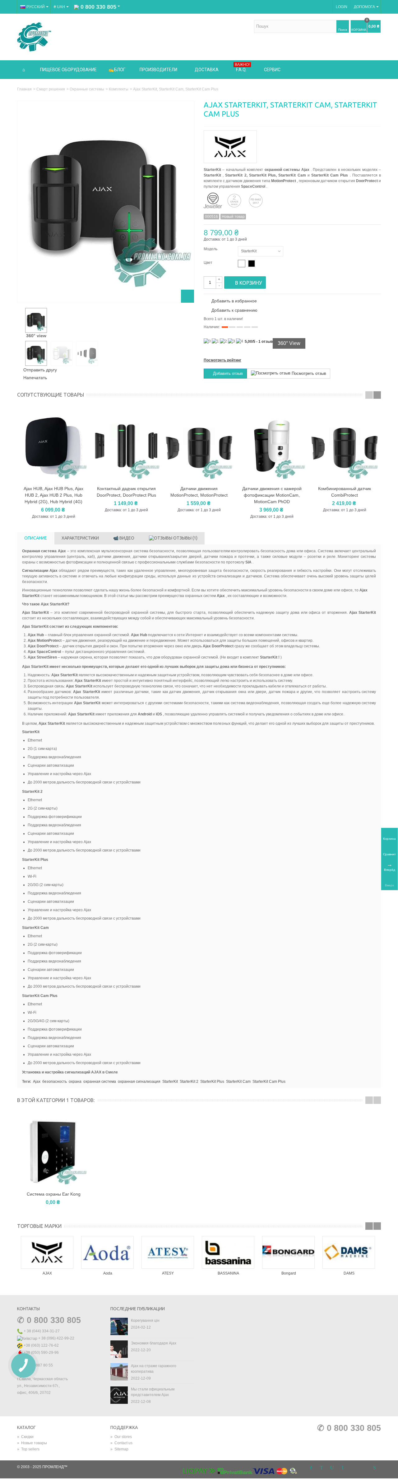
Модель (211, 249)
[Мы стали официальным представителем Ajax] (119, 1395)
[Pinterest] (343, 1468)
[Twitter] (321, 1468)
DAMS (349, 1273)
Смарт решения (50, 89)
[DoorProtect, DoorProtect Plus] (126, 446)
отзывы (184, 537)
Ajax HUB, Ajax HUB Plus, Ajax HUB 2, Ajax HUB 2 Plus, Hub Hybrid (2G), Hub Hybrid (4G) (53, 495)
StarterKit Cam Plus (268, 1081)
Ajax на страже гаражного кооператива (153, 1369)
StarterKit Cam (238, 1081)
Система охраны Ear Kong (54, 1194)
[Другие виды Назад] (20, 320)
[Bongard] (288, 1252)
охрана (75, 1081)
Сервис (272, 69)
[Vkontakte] (364, 1468)
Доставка (207, 69)
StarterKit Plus (212, 1081)
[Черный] (251, 263)
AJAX (47, 1273)
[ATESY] (167, 1252)
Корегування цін (145, 1320)
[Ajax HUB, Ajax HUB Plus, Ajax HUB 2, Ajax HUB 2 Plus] (53, 446)
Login (341, 7)
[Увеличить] (187, 296)
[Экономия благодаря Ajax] (119, 1349)
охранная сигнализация (139, 1081)
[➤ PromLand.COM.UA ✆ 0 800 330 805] (34, 36)
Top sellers (28, 1449)
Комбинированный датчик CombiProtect (344, 492)
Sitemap (119, 1449)
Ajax (36, 1081)
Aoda (107, 1273)
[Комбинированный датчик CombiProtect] (344, 446)
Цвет (208, 262)
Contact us (121, 1443)
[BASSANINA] (228, 1252)
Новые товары (32, 1443)
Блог (119, 69)
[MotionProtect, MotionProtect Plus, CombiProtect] (199, 446)
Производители (158, 69)
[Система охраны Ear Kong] (53, 1151)
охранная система (99, 1081)
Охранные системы (87, 89)
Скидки (25, 1437)
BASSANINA (228, 1273)
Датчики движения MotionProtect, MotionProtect (199, 492)
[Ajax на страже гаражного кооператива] (119, 1371)
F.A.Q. (242, 67)
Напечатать (35, 377)
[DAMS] (348, 1252)
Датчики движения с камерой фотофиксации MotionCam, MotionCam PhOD (272, 495)
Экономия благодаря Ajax (153, 1343)
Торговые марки (39, 1226)
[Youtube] (332, 1468)
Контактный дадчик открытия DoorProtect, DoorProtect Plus (126, 492)
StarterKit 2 (189, 1081)
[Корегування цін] (119, 1326)
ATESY (168, 1273)
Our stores (121, 1437)
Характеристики (80, 537)
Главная (24, 89)
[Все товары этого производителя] (292, 144)
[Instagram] (353, 1468)
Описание (35, 537)
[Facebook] (311, 1468)
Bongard (288, 1273)
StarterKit (170, 1081)
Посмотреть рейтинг (222, 360)
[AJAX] (47, 1252)
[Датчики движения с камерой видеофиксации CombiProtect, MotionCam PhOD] (271, 446)
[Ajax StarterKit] (36, 320)
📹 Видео (123, 537)
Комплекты (118, 89)
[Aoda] (107, 1252)
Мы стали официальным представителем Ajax (152, 1392)
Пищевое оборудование (68, 69)
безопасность (54, 1081)
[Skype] (374, 1468)
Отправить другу (40, 369)
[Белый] (241, 263)
